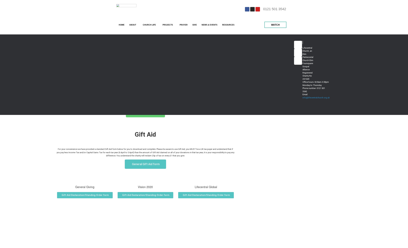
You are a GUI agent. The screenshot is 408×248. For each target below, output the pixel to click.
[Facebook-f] (298, 45)
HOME (121, 25)
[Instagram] (252, 9)
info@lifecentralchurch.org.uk (316, 97)
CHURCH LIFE (149, 25)
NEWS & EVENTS (209, 25)
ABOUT (132, 25)
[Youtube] (257, 9)
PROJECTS (168, 25)
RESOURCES (228, 25)
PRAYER (184, 25)
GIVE (194, 25)
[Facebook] (247, 9)
